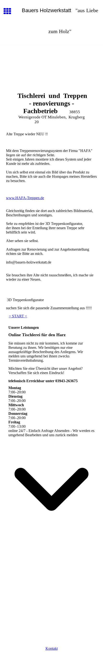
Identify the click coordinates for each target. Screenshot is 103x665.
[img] (51, 66)
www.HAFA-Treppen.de (25, 198)
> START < (18, 316)
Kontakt (52, 648)
